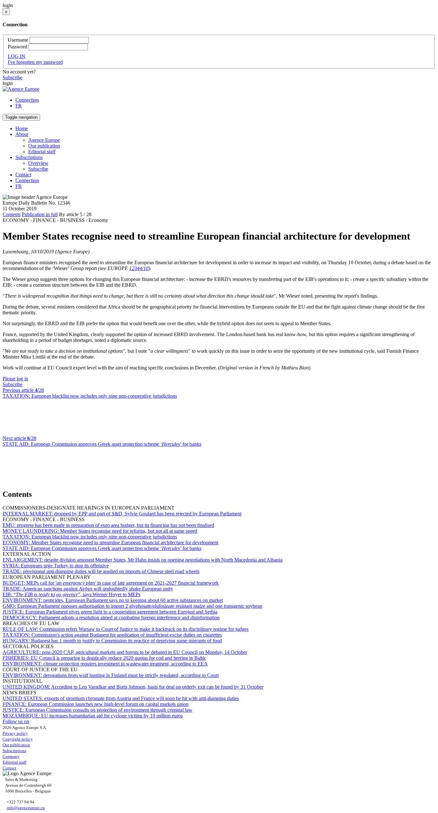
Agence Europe (44, 140)
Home (21, 128)
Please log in (15, 378)
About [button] (21, 134)
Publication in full (40, 214)
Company (11, 756)
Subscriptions (14, 750)
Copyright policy (18, 739)
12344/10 (138, 268)
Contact (23, 174)
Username (18, 40)
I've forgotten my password (35, 62)
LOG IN (16, 56)
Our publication (44, 145)
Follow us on (16, 721)
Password (17, 46)
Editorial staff (41, 151)
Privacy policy (15, 733)
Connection (27, 100)
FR (18, 105)
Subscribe (12, 77)
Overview (38, 163)
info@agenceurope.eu (26, 807)
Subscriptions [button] (29, 157)
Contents (12, 214)
